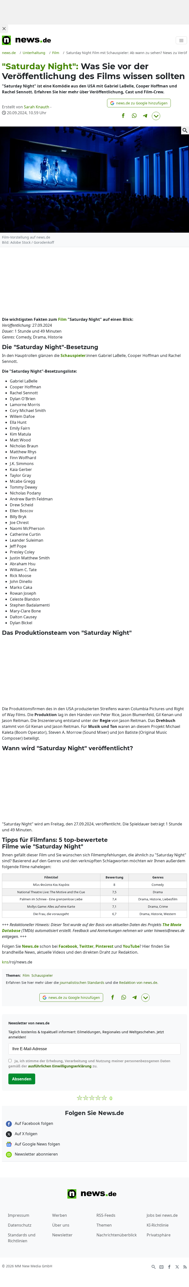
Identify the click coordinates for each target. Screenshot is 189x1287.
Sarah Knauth (36, 107)
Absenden (22, 1079)
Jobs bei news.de (162, 1215)
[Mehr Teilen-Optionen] (156, 116)
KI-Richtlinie (158, 1225)
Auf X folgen (25, 1133)
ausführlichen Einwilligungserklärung (60, 1066)
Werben (59, 1215)
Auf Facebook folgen (33, 1123)
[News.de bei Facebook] (169, 1266)
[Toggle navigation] (181, 40)
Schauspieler (42, 975)
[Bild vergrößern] (185, 130)
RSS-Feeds (105, 1215)
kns (5, 962)
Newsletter (62, 1235)
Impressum (18, 1215)
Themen (104, 1225)
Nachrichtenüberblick (116, 1235)
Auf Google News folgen (37, 1144)
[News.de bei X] (177, 1266)
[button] (139, 103)
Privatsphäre (159, 1235)
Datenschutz (20, 1225)
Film (26, 975)
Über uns (60, 1225)
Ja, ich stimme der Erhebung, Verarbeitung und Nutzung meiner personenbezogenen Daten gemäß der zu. (89, 1063)
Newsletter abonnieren (36, 1154)
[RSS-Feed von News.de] (185, 1266)
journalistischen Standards (82, 982)
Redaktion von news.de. (138, 982)
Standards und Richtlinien (21, 1238)
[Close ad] (4, 28)
